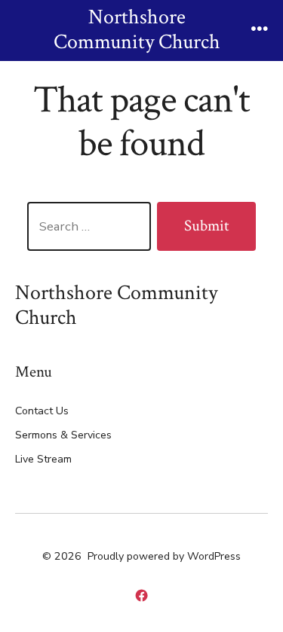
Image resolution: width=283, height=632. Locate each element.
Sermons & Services (63, 435)
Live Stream (43, 459)
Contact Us (42, 411)
